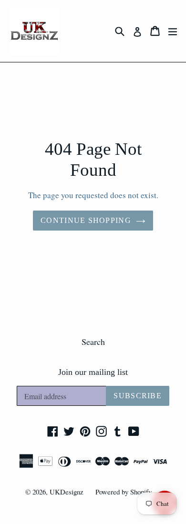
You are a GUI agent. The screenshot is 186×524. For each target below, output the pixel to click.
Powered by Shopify (123, 491)
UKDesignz (66, 491)
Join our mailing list (93, 372)
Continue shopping (86, 220)
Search (93, 341)
